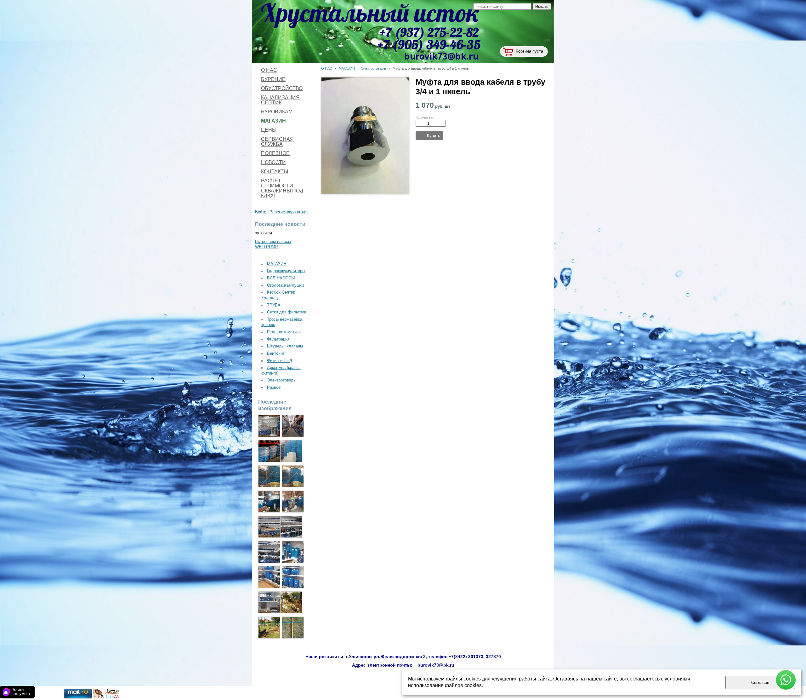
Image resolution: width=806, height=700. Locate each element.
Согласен (760, 682)
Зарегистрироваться (289, 212)
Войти (260, 212)
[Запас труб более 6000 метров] (269, 502)
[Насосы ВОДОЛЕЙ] (269, 552)
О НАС (326, 68)
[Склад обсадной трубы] (269, 476)
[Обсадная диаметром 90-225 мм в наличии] (293, 502)
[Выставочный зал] (291, 527)
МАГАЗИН (347, 68)
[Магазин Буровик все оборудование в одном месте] (269, 426)
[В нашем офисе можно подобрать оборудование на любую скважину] (269, 527)
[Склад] (293, 426)
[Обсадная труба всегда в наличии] (293, 476)
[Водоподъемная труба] (291, 451)
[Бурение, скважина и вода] (107, 697)
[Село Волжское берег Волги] (269, 628)
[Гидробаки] (293, 577)
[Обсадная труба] (293, 552)
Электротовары (373, 68)
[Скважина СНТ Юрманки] (291, 602)
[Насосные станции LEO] (269, 602)
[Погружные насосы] (269, 577)
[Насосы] (269, 451)
